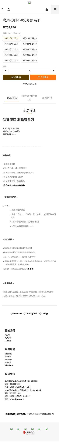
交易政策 (29, 268)
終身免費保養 (19, 185)
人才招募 (8, 341)
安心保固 (7, 185)
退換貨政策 (10, 414)
